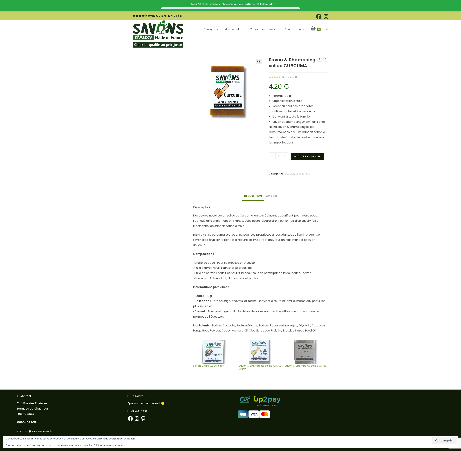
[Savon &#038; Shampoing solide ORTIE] (306, 352)
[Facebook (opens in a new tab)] (319, 16)
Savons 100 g (303, 173)
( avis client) (289, 77)
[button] (259, 61)
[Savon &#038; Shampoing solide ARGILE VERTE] (260, 352)
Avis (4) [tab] (271, 196)
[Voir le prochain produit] (325, 59)
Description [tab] (253, 196)
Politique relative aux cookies (109, 445)
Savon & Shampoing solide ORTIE (305, 366)
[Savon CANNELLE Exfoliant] (214, 352)
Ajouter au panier (307, 156)
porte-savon (306, 311)
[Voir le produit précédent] (319, 59)
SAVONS (289, 173)
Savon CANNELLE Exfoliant (208, 366)
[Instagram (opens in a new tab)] (325, 16)
